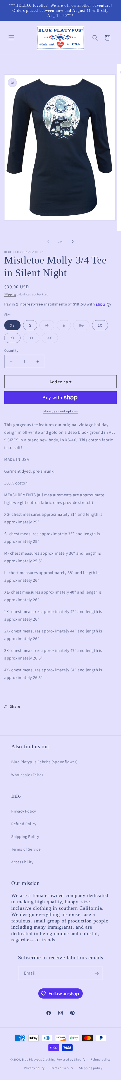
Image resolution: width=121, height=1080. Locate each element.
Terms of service (62, 1068)
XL (84, 326)
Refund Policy (23, 823)
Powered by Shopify (71, 1059)
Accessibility (22, 861)
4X (53, 339)
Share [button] (15, 706)
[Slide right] (73, 241)
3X (34, 339)
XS (12, 325)
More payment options (60, 411)
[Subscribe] (96, 973)
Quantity (11, 350)
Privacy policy (34, 1068)
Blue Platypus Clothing (39, 1059)
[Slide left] (48, 241)
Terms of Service (26, 849)
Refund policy (101, 1059)
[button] (11, 38)
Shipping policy (90, 1068)
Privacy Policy (23, 811)
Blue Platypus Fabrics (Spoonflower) (44, 761)
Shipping (10, 294)
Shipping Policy (25, 836)
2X (12, 337)
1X (100, 325)
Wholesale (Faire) (27, 774)
